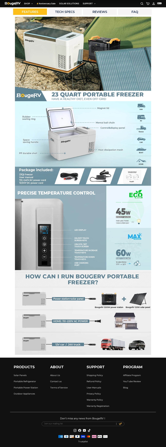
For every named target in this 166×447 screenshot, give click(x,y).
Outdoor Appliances (24, 393)
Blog (125, 387)
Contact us (56, 381)
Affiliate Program (132, 375)
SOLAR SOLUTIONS (69, 3)
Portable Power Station (26, 387)
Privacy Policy (94, 393)
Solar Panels (20, 375)
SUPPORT (88, 3)
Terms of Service (59, 387)
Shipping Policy (95, 375)
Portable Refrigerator (25, 381)
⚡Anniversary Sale (46, 3)
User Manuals (94, 387)
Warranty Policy (95, 400)
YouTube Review (132, 381)
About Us (55, 375)
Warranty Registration (98, 406)
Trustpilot (83, 441)
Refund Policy (94, 381)
